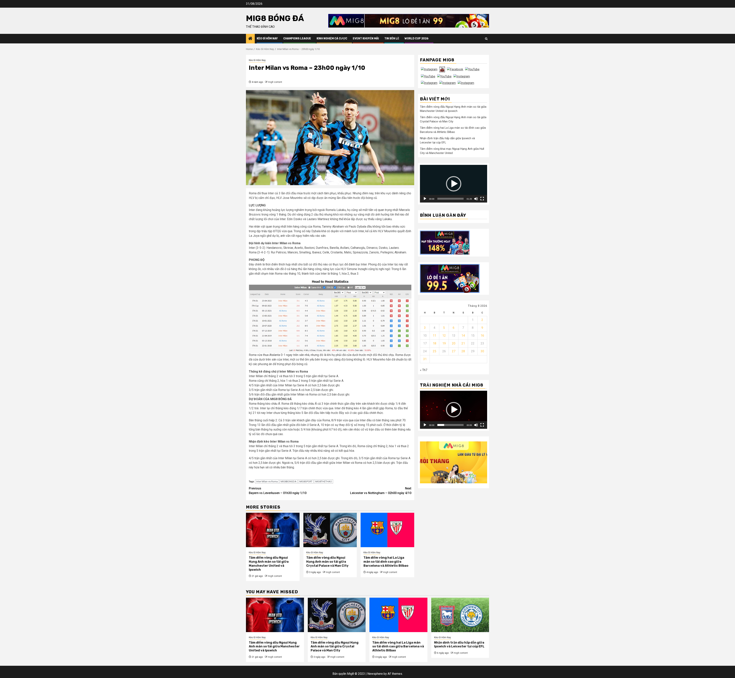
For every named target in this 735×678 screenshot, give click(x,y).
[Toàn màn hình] (482, 199)
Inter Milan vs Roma (267, 481)
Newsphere (375, 674)
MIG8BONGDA (288, 481)
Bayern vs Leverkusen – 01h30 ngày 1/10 (277, 491)
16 (482, 335)
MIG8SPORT (305, 481)
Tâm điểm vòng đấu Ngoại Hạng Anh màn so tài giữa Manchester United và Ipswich (269, 563)
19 (444, 343)
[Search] (486, 38)
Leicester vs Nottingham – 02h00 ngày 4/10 (380, 491)
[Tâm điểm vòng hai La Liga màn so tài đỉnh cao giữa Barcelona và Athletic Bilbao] (387, 530)
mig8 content (275, 82)
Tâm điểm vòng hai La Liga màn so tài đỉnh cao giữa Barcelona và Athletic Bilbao (385, 561)
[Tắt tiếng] (476, 199)
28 (463, 351)
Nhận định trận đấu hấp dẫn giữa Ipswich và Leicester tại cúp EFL (459, 644)
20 (453, 343)
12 (444, 335)
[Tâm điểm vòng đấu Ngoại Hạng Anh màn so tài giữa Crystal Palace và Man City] (330, 530)
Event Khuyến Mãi (366, 38)
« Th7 (423, 370)
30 (482, 351)
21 (463, 343)
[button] (453, 183)
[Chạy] (425, 199)
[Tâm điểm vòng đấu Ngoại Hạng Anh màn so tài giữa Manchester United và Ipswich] (273, 530)
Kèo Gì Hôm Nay (267, 38)
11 (434, 335)
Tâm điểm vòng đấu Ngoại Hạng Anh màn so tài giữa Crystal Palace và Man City (327, 561)
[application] (453, 184)
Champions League (297, 38)
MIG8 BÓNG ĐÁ (275, 18)
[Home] (250, 39)
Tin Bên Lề (391, 38)
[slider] (450, 199)
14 (463, 335)
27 (453, 351)
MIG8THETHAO (323, 481)
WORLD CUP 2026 (417, 38)
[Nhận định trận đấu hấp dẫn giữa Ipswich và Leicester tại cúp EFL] (460, 615)
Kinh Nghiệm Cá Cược (332, 38)
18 (434, 343)
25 (434, 351)
